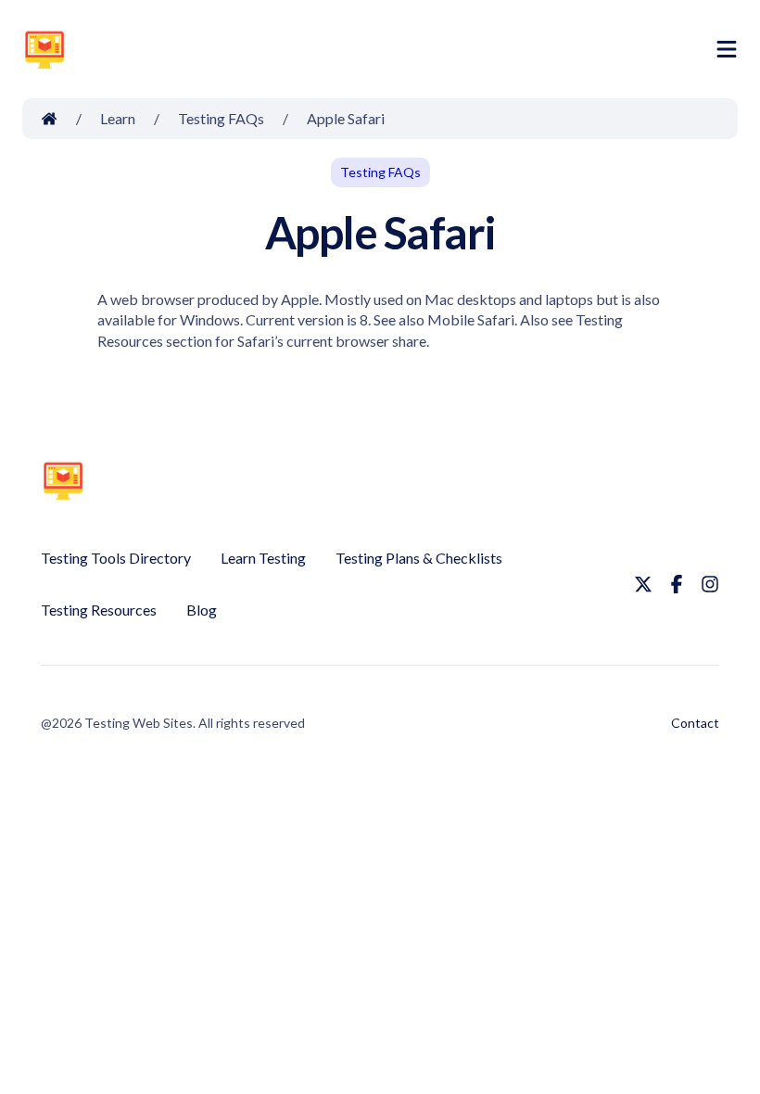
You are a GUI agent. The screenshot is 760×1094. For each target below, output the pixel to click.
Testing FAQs (380, 172)
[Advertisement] (395, 53)
